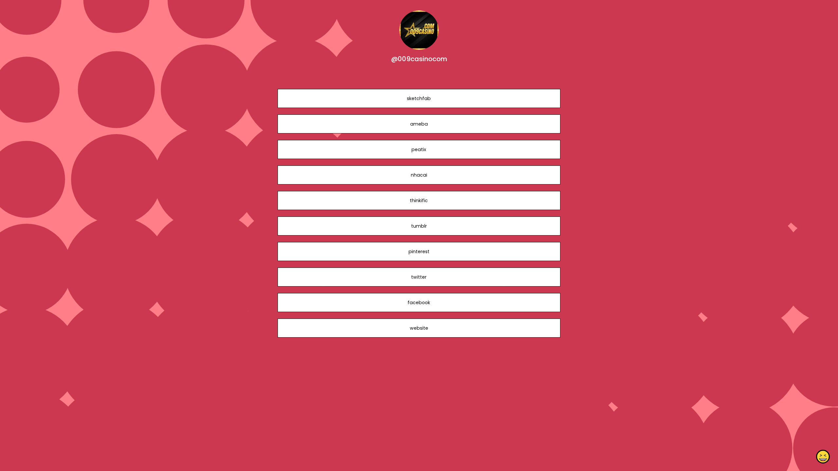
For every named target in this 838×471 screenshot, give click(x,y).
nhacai (419, 175)
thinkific (419, 200)
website (419, 328)
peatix (418, 149)
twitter (419, 277)
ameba (419, 124)
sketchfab (419, 98)
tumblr (419, 226)
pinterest (419, 251)
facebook (419, 302)
